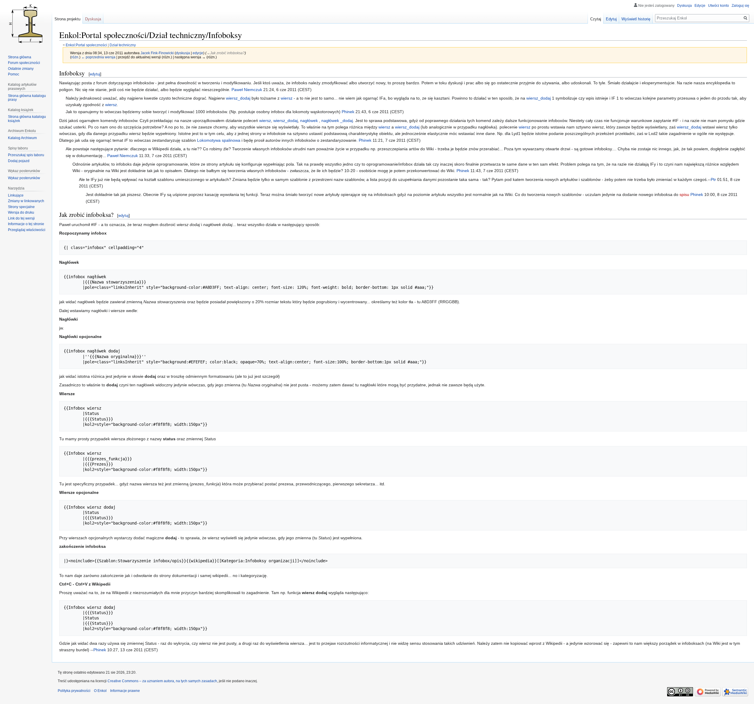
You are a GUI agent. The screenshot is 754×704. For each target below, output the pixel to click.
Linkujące (16, 195)
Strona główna (19, 57)
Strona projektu (67, 19)
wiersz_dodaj (238, 98)
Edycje (700, 6)
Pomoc (13, 74)
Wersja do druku (21, 212)
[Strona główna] (25, 23)
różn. (75, 57)
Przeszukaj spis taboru (26, 155)
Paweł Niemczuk (247, 89)
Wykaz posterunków (24, 178)
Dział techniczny (123, 45)
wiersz (286, 98)
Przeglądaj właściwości (26, 230)
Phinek (348, 111)
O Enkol (100, 691)
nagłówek (309, 120)
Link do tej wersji (21, 218)
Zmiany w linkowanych (26, 201)
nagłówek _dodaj (337, 120)
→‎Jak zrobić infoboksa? (225, 53)
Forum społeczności (24, 63)
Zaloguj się (740, 6)
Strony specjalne (21, 207)
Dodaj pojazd (18, 161)
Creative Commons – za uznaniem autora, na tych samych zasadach (162, 681)
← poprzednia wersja (98, 57)
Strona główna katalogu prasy (27, 98)
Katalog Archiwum (22, 138)
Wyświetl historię (635, 19)
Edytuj (611, 19)
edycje (198, 53)
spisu (684, 194)
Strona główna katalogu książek (27, 119)
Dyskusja (684, 6)
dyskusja (183, 53)
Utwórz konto (718, 6)
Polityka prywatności (74, 691)
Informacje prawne (125, 691)
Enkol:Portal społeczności (86, 45)
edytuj (95, 74)
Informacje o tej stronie (26, 224)
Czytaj (595, 19)
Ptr (713, 179)
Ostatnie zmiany (21, 69)
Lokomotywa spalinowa (218, 140)
